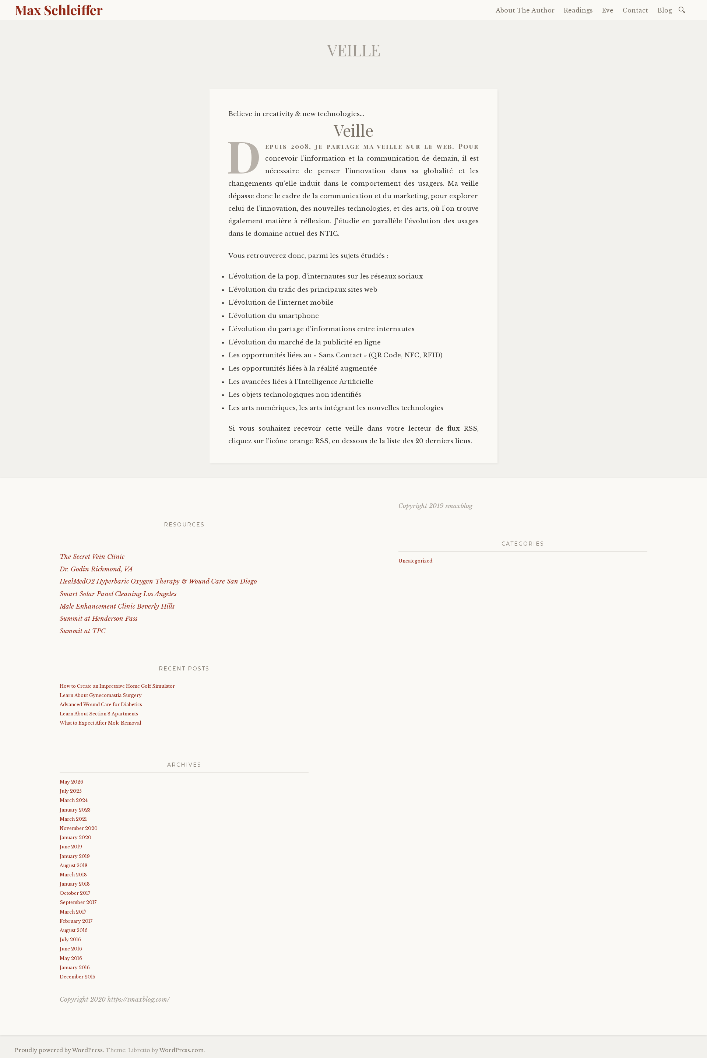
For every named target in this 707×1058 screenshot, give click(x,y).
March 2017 (73, 912)
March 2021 (73, 819)
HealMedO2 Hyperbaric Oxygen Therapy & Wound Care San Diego (158, 581)
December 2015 (77, 977)
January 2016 (75, 967)
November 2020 (79, 828)
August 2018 (74, 865)
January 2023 (75, 810)
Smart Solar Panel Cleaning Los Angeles (118, 594)
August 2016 (74, 930)
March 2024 (74, 800)
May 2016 (71, 958)
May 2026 (71, 782)
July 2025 (71, 791)
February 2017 (76, 921)
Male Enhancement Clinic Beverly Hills (117, 606)
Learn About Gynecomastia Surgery (101, 695)
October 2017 (75, 893)
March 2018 (73, 874)
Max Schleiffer (59, 9)
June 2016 (71, 949)
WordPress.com (181, 1050)
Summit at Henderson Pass (98, 619)
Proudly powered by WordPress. (59, 1050)
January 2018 (75, 884)
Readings (578, 10)
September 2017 (78, 902)
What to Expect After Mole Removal (100, 723)
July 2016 (70, 939)
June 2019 (71, 846)
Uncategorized (415, 561)
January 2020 (75, 837)
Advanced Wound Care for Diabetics (101, 704)
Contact (635, 10)
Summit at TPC (82, 631)
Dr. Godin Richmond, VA (96, 569)
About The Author (525, 10)
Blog (664, 10)
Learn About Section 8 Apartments (99, 714)
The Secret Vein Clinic (92, 557)
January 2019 (75, 856)
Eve (607, 10)
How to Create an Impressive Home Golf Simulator (117, 686)
